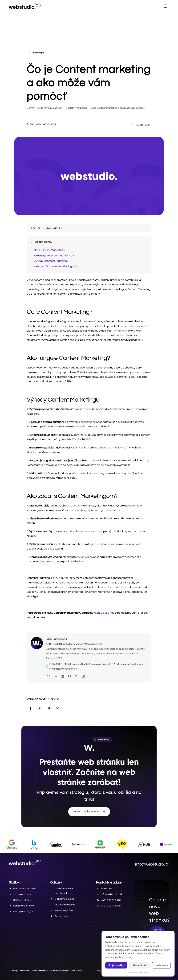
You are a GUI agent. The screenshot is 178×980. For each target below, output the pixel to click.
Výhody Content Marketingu (51, 261)
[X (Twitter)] (76, 676)
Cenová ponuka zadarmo (86, 811)
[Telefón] (55, 676)
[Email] (48, 676)
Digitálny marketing (76, 108)
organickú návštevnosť (113, 447)
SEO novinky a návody (50, 108)
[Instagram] (83, 676)
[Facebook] (69, 676)
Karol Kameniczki (56, 639)
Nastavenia (161, 965)
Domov (31, 108)
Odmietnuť (139, 965)
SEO (88, 439)
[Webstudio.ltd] (144, 972)
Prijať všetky (116, 965)
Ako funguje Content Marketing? (54, 255)
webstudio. (22, 7)
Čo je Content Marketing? (49, 250)
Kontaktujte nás (104, 612)
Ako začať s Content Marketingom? (55, 266)
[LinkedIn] (62, 676)
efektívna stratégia (95, 473)
